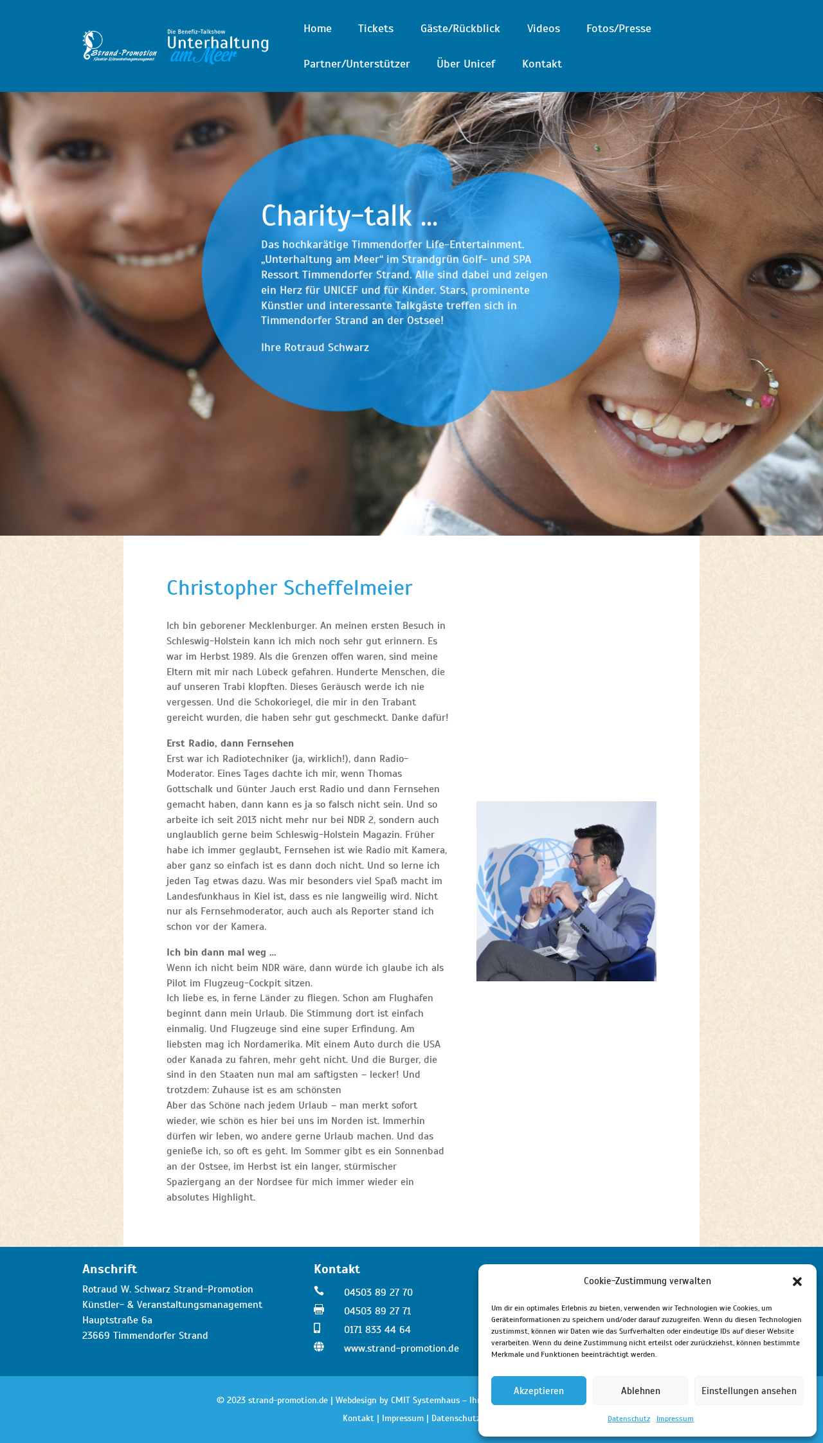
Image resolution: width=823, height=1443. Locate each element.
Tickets (375, 28)
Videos (543, 28)
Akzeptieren (539, 1391)
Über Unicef (466, 63)
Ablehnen (640, 1391)
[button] (797, 1281)
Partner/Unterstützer (356, 63)
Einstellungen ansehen (749, 1391)
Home (317, 28)
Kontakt (542, 63)
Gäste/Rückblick (460, 28)
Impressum (675, 1418)
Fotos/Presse (618, 28)
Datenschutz (629, 1418)
